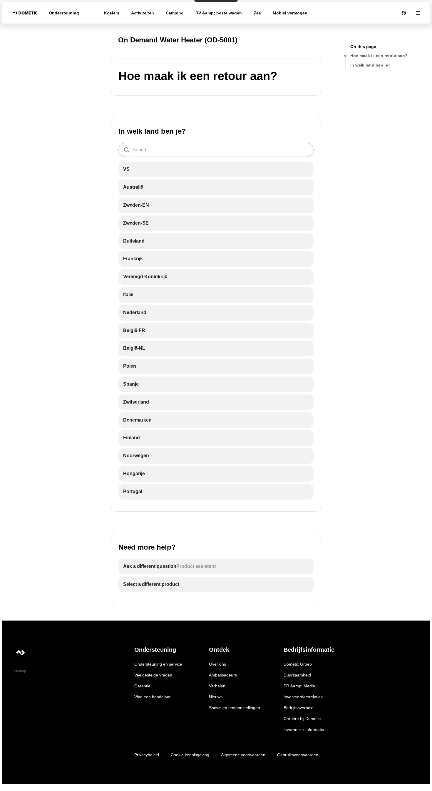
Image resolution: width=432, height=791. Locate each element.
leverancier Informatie (304, 729)
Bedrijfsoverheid (299, 707)
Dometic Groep (298, 664)
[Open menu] (418, 13)
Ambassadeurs (223, 675)
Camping (175, 13)
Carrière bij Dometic (302, 718)
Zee (257, 13)
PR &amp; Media (299, 686)
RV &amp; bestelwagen (218, 13)
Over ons (217, 664)
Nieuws (215, 696)
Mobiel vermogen (290, 13)
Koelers (111, 13)
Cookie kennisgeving (190, 754)
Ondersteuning (64, 13)
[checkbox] (216, 169)
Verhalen (217, 686)
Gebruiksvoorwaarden (297, 754)
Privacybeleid (146, 754)
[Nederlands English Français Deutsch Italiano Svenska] (404, 13)
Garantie (142, 686)
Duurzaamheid (297, 675)
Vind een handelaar (152, 696)
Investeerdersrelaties (303, 696)
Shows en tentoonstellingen (234, 707)
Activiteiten (142, 13)
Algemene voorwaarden (243, 754)
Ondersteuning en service (158, 664)
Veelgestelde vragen (153, 675)
